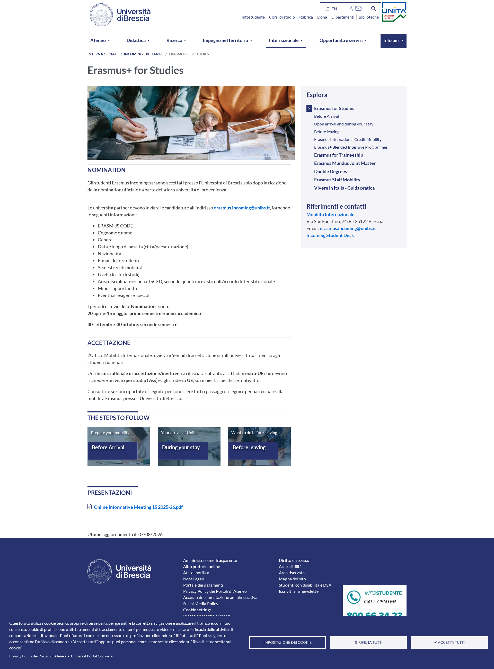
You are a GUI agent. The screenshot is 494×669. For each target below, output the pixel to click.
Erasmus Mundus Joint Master (345, 163)
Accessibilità (290, 566)
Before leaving (249, 447)
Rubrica (306, 16)
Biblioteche (369, 16)
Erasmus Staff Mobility (337, 179)
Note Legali (193, 578)
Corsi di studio (282, 16)
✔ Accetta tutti (449, 642)
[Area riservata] (351, 8)
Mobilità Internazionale (330, 214)
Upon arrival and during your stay (343, 123)
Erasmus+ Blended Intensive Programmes (351, 147)
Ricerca (174, 40)
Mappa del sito (292, 578)
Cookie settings (197, 609)
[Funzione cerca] (373, 8)
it (327, 8)
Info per (391, 40)
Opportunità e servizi (341, 40)
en (334, 8)
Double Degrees (330, 171)
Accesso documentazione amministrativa (220, 597)
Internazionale (284, 40)
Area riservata (292, 572)
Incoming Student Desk (330, 235)
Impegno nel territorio (225, 40)
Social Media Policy (200, 603)
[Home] (117, 15)
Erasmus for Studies (334, 108)
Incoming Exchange (143, 54)
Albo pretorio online (201, 566)
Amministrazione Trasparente (210, 560)
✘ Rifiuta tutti (368, 642)
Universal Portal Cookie (90, 656)
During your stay (181, 447)
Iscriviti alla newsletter (299, 591)
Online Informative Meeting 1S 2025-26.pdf (138, 507)
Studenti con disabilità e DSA (305, 584)
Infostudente (253, 16)
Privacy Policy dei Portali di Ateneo (37, 656)
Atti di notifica (196, 572)
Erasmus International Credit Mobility (348, 139)
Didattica (136, 40)
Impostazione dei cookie (287, 642)
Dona (322, 16)
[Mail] (358, 8)
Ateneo (98, 40)
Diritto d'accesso (294, 560)
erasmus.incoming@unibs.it (242, 207)
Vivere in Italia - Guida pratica (344, 188)
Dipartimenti (342, 16)
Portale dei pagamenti (203, 584)
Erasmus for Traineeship (338, 155)
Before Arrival (108, 447)
